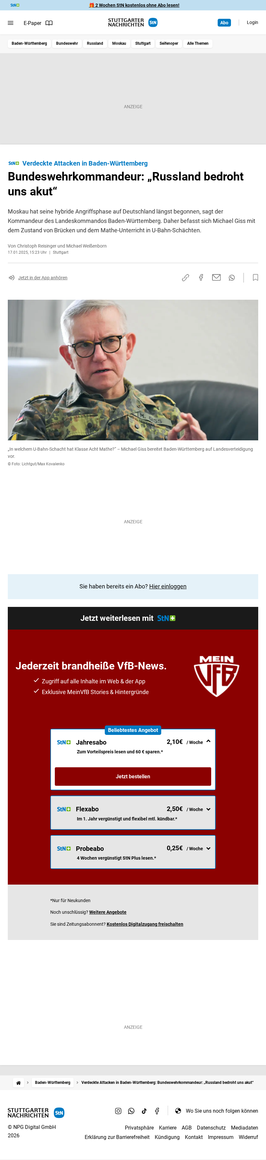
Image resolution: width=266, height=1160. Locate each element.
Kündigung (167, 1137)
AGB (187, 1128)
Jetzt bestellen (133, 776)
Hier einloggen (168, 586)
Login (252, 22)
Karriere (167, 1128)
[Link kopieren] (185, 277)
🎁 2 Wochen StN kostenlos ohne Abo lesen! (134, 5)
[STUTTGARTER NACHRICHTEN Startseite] (133, 22)
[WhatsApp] (131, 1111)
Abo (224, 22)
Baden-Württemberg (29, 43)
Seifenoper (169, 43)
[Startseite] (18, 1082)
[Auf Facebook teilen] (201, 277)
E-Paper (32, 23)
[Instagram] (118, 1111)
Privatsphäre (139, 1128)
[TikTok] (144, 1111)
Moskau (119, 43)
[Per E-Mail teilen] (216, 277)
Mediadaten (244, 1128)
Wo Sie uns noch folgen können (222, 1111)
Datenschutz (211, 1128)
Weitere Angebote (108, 912)
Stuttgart (143, 43)
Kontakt (194, 1137)
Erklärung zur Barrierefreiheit (117, 1137)
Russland (95, 43)
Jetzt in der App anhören (42, 277)
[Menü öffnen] (10, 23)
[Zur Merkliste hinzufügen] (253, 277)
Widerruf (248, 1137)
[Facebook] (157, 1111)
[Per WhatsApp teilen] (231, 277)
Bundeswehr (67, 43)
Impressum (221, 1137)
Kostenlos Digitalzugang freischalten (145, 924)
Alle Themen (198, 43)
